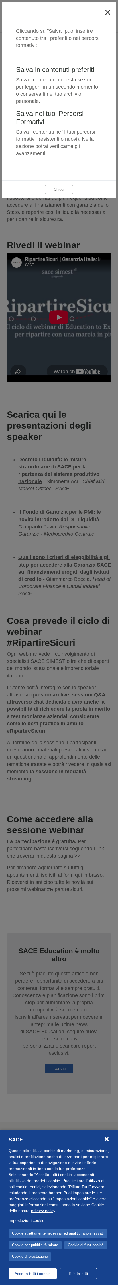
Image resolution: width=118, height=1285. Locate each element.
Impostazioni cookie (26, 1220)
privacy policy (43, 1210)
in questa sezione (75, 80)
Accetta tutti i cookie (33, 1273)
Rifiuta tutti (78, 1273)
